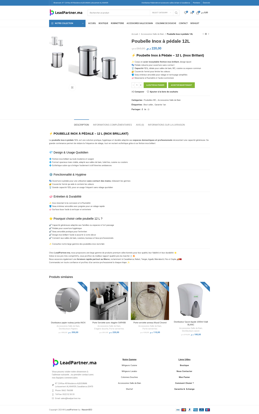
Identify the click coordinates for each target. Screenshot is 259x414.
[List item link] (74, 390)
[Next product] (208, 34)
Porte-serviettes (116, 329)
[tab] (81, 123)
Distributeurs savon (191, 331)
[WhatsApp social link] (148, 109)
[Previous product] (203, 34)
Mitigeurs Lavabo (129, 371)
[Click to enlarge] (72, 87)
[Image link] (74, 362)
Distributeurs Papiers (68, 329)
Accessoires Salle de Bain (152, 34)
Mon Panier (184, 377)
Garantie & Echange (184, 389)
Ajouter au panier (155, 85)
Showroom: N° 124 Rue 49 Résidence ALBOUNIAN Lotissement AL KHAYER (80, 3)
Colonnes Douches (129, 377)
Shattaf (129, 389)
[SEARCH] (176, 13)
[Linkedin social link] (145, 109)
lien (102, 244)
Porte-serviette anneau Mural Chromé (150, 322)
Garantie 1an (160, 104)
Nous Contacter (184, 371)
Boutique (184, 365)
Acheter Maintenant (181, 85)
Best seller (148, 104)
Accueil (135, 34)
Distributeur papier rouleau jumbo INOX (68, 322)
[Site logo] (66, 12)
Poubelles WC (150, 100)
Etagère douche (101, 329)
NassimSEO (87, 409)
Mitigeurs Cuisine (129, 365)
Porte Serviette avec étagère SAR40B (109, 322)
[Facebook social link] (142, 109)
